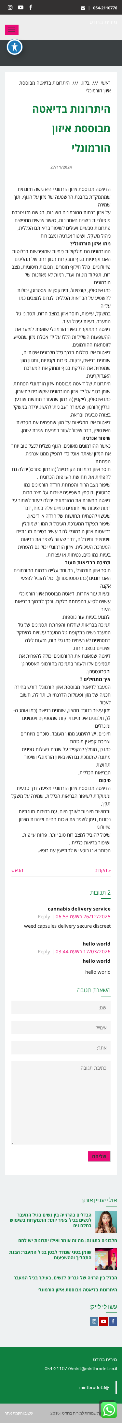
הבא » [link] (17, 870)
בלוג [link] (85, 82)
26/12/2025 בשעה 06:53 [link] (83, 916)
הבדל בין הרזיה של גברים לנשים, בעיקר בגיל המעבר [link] (65, 1278)
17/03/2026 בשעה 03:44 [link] (83, 951)
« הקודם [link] (102, 870)
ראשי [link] (106, 82)
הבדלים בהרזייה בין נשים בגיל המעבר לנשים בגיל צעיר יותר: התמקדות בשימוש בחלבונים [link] (50, 1220)
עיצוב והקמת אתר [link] (19, 1413)
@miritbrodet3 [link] (94, 1387)
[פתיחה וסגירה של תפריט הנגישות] (14, 47)
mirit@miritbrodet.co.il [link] (94, 1368)
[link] (83, 8)
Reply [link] (44, 916)
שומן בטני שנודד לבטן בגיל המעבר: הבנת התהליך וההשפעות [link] (50, 1255)
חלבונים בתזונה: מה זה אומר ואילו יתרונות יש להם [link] (67, 1240)
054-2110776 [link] (105, 8)
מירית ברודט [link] (103, 22)
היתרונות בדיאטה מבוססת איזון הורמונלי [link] (77, 1290)
